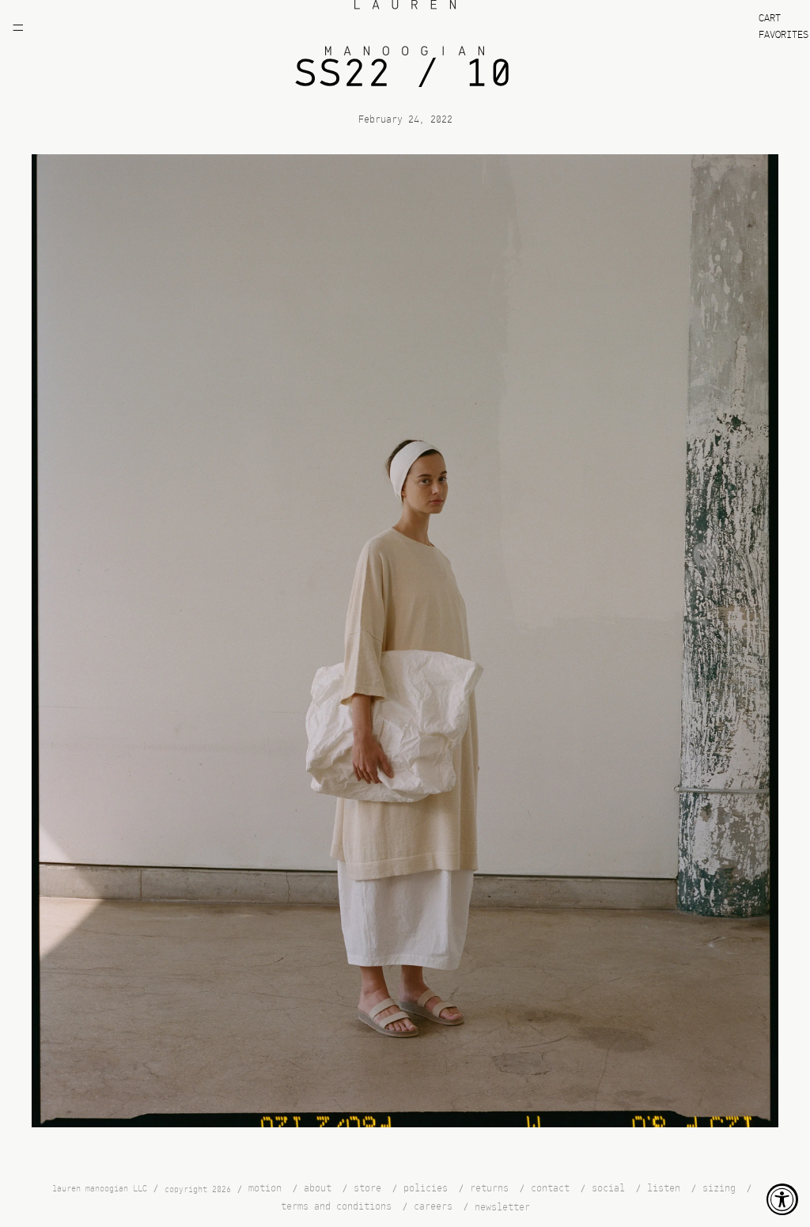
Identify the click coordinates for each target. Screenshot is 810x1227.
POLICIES (425, 1188)
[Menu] (18, 27)
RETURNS (489, 1188)
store (367, 1188)
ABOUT (317, 1188)
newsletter (502, 1207)
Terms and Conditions (336, 1206)
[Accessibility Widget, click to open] (782, 1199)
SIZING (719, 1188)
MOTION (265, 1188)
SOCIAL (608, 1188)
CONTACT (550, 1188)
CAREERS (433, 1206)
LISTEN (663, 1188)
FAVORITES (783, 35)
